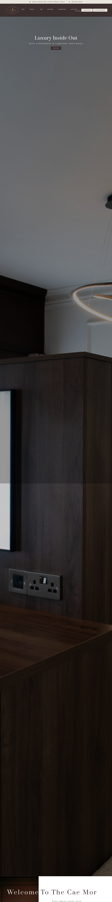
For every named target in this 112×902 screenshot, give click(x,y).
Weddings (50, 9)
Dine (41, 9)
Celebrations (62, 9)
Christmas (78, 11)
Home (23, 9)
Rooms (31, 9)
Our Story (74, 9)
